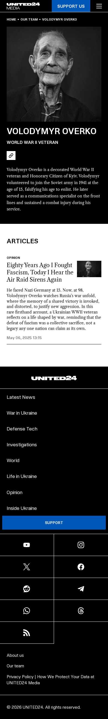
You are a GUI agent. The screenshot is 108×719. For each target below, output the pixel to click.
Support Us (71, 6)
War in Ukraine (22, 412)
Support (54, 522)
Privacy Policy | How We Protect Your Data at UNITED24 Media (50, 679)
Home (11, 19)
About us (15, 655)
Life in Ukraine (22, 475)
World (13, 460)
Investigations (22, 444)
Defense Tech (22, 428)
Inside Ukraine (22, 507)
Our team (29, 19)
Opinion (13, 257)
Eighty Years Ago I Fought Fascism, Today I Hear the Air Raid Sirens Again (40, 272)
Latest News (21, 396)
